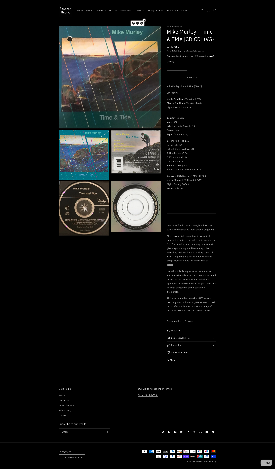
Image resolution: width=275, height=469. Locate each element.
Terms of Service (66, 405)
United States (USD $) (70, 457)
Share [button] (172, 360)
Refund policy (65, 410)
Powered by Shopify (209, 462)
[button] (101, 10)
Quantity (170, 61)
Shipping (181, 51)
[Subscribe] (107, 432)
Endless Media (197, 462)
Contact (62, 415)
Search (62, 395)
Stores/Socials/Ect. (148, 395)
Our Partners (64, 400)
